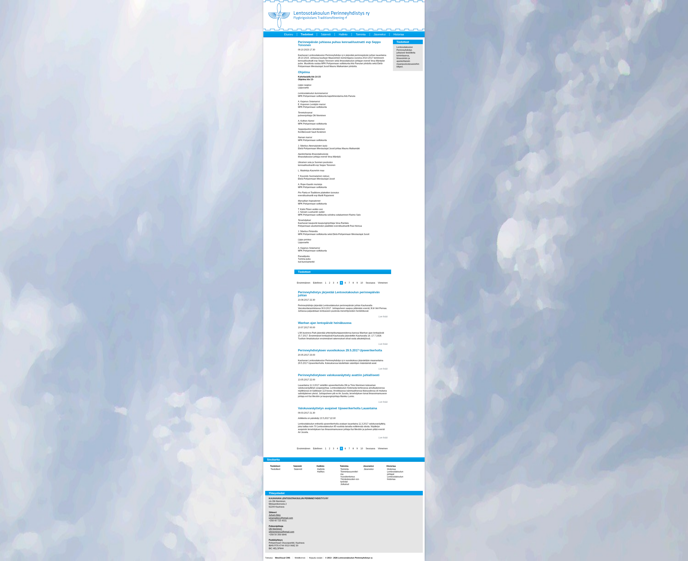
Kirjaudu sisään (315, 558)
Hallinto (320, 466)
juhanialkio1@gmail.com (281, 518)
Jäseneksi (368, 466)
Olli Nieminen (275, 529)
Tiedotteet (275, 466)
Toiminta (344, 466)
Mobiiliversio (300, 558)
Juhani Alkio (275, 515)
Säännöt (297, 466)
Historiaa (391, 466)
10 (361, 283)
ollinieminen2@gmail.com (281, 532)
